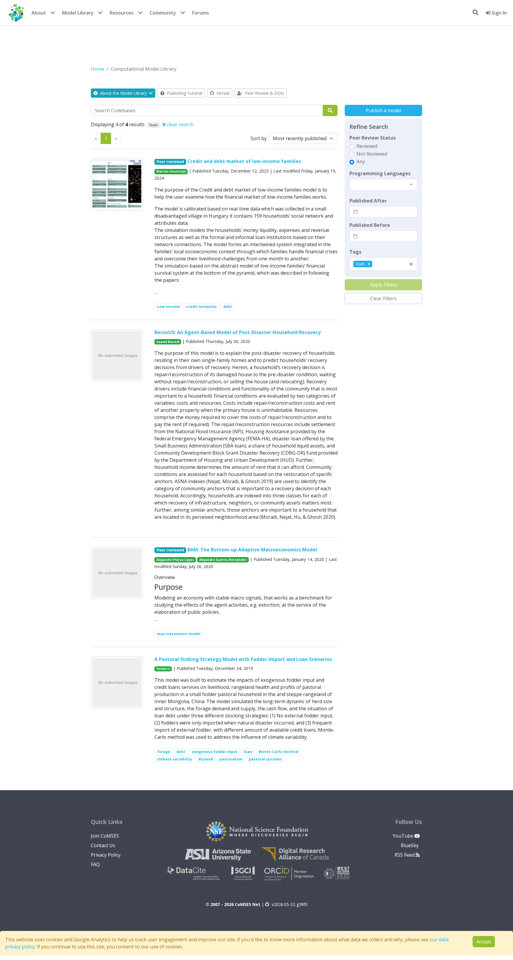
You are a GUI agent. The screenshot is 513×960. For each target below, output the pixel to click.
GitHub (222, 93)
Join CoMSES (105, 836)
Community (163, 13)
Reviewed (367, 146)
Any (361, 162)
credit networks (201, 306)
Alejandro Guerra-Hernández (223, 560)
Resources (122, 13)
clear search (180, 124)
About (38, 13)
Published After (368, 201)
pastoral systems (265, 759)
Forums (200, 13)
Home (97, 69)
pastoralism (231, 759)
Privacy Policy (106, 855)
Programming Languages (380, 173)
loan (248, 751)
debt (227, 306)
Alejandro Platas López (175, 560)
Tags (355, 252)
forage (163, 751)
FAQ (95, 864)
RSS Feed (405, 855)
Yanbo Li (163, 669)
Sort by (259, 138)
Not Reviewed (372, 154)
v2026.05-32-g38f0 (290, 904)
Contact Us (103, 845)
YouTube (403, 836)
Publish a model (383, 110)
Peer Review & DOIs (264, 93)
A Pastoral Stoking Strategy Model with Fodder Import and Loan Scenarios (243, 659)
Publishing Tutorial (184, 93)
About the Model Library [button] (123, 93)
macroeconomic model (178, 633)
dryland (205, 759)
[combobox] (383, 185)
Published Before (369, 225)
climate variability (174, 759)
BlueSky (410, 845)
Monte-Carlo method (278, 751)
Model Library (78, 13)
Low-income (168, 306)
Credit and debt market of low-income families (244, 161)
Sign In (498, 13)
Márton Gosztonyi (171, 171)
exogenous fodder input (215, 751)
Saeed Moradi (167, 342)
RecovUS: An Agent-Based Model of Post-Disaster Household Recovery (237, 332)
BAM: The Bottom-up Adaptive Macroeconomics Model (252, 549)
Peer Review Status (372, 138)
